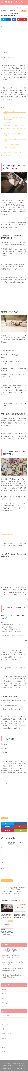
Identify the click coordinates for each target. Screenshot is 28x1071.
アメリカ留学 (5, 1015)
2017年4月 (5, 1003)
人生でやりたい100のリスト (18, 1063)
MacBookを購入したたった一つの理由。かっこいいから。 (13, 963)
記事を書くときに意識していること (14, 152)
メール (3, 868)
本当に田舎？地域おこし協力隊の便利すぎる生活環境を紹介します (13, 976)
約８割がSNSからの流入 (11, 122)
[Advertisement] (14, 38)
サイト (3, 874)
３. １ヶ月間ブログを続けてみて (12, 144)
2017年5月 (5, 998)
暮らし (3, 1047)
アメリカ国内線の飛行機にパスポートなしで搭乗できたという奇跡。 (13, 950)
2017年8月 (5, 989)
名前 (2, 862)
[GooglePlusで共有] (19, 19)
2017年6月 (5, 993)
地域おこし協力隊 (7, 1033)
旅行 (3, 1042)
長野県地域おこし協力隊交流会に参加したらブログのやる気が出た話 (13, 956)
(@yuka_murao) (10, 57)
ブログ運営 (5, 817)
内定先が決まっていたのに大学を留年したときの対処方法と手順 (13, 969)
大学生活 (4, 1038)
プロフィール (7, 1063)
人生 (3, 1029)
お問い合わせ (22, 1065)
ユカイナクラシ (14, 2)
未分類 (3, 1052)
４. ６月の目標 (7, 155)
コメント (3, 847)
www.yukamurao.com (7, 534)
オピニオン (5, 1020)
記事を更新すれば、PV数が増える (13, 125)
